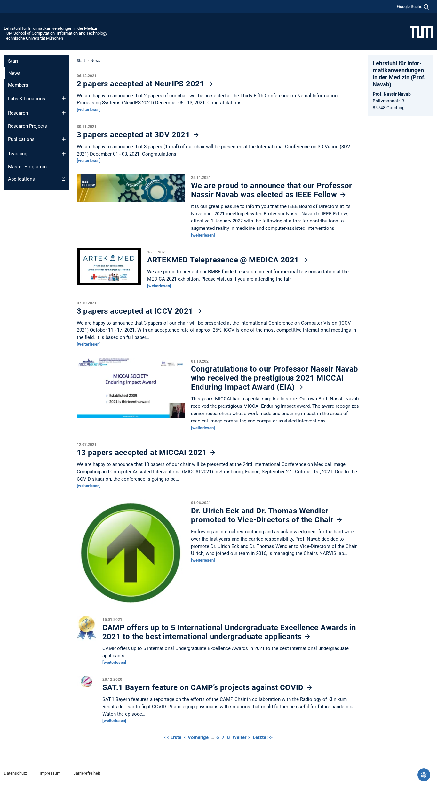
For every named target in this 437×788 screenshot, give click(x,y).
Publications (21, 139)
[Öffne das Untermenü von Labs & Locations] (64, 98)
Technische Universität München (33, 38)
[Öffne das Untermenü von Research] (64, 113)
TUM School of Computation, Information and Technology (55, 33)
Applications (21, 179)
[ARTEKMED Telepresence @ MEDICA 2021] (109, 268)
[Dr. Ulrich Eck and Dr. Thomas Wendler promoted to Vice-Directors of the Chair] (131, 555)
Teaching (17, 154)
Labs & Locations (26, 98)
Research (18, 113)
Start (13, 61)
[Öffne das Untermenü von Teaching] (64, 153)
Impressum (50, 773)
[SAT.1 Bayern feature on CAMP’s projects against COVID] (86, 683)
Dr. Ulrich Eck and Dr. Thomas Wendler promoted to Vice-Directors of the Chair (263, 515)
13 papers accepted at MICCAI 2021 (143, 452)
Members (18, 85)
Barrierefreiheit (86, 773)
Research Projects (27, 126)
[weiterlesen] (89, 109)
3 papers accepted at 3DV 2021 (134, 134)
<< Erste (173, 737)
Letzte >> (263, 737)
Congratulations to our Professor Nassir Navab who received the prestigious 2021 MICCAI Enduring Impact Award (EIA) (274, 378)
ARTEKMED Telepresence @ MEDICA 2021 (224, 259)
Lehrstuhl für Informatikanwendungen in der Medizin (51, 28)
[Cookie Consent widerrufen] (423, 774)
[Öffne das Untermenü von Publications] (64, 139)
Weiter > (242, 737)
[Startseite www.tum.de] (421, 32)
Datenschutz (15, 773)
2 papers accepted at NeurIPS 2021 (142, 83)
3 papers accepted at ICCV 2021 (136, 311)
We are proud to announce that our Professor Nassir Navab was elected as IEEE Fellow (271, 190)
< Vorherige (197, 737)
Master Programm (27, 167)
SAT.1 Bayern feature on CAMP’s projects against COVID (204, 687)
